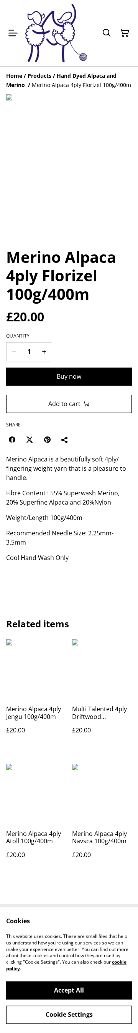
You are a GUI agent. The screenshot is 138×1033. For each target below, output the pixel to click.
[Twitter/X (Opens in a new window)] (29, 439)
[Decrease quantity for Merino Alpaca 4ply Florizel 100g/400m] (14, 351)
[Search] (106, 33)
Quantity (18, 336)
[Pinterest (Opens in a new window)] (47, 439)
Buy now (69, 376)
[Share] (65, 439)
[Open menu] (13, 33)
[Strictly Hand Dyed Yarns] (56, 33)
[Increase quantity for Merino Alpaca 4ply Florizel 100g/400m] (44, 351)
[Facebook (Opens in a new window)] (12, 439)
